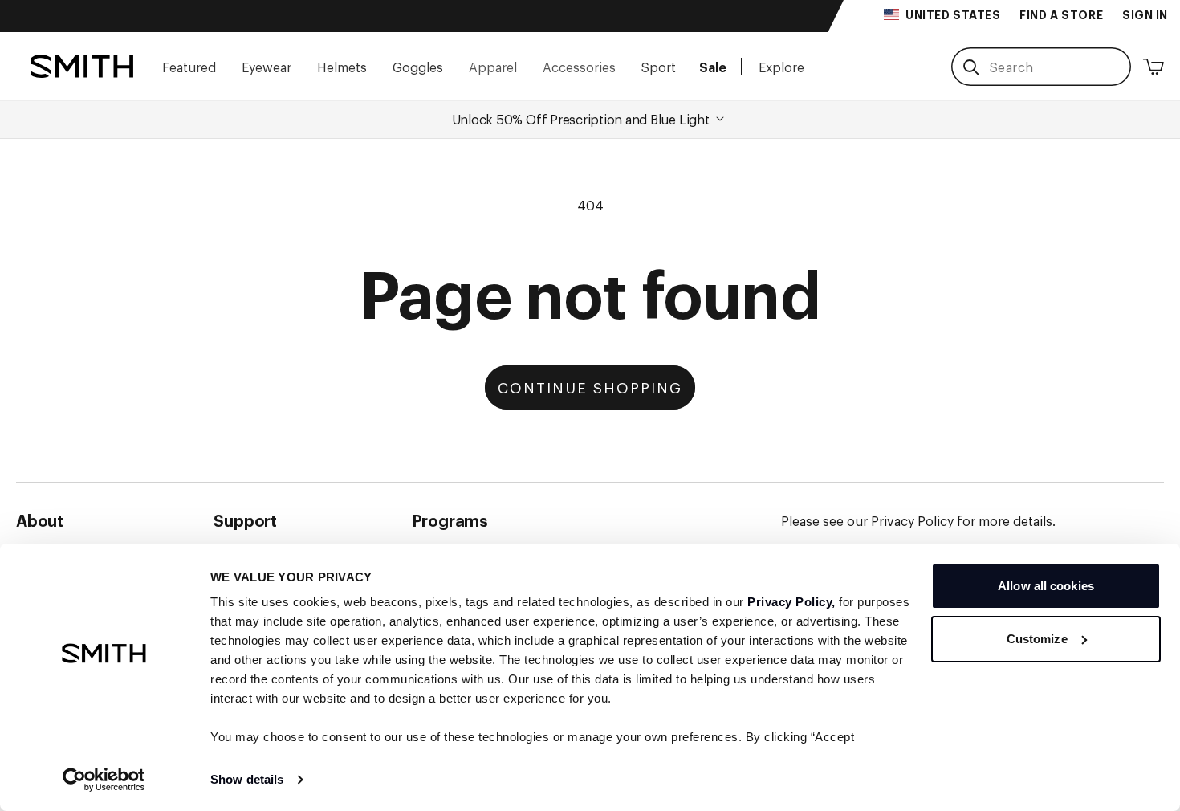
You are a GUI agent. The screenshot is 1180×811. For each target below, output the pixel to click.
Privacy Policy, (791, 602)
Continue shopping (590, 387)
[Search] (971, 67)
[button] (189, 66)
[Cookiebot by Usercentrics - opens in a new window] (104, 780)
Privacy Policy (912, 520)
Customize (1037, 639)
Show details (246, 779)
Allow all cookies (1046, 586)
